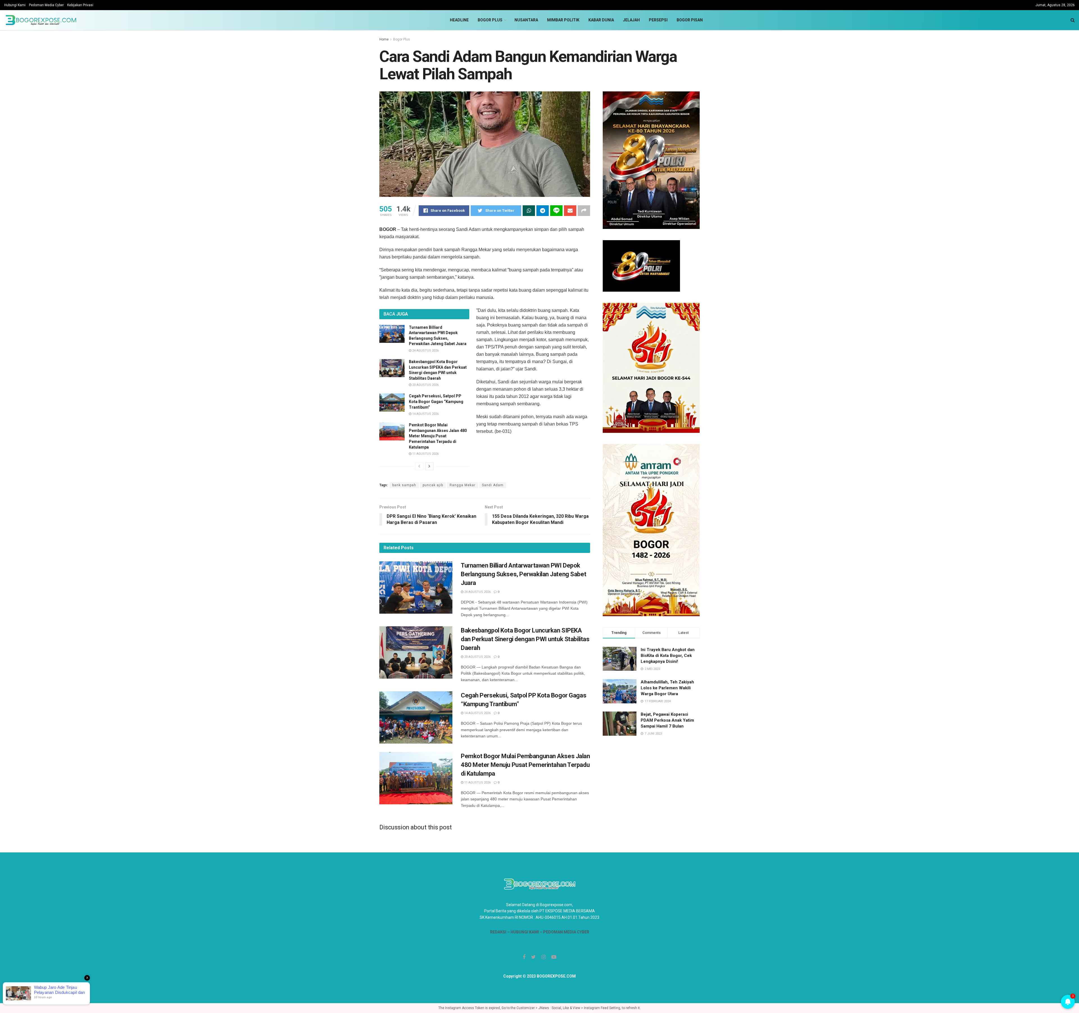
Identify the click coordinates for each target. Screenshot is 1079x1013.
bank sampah (404, 485)
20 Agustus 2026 (425, 385)
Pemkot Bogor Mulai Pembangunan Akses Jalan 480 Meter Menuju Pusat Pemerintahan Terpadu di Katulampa (438, 436)
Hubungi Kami (15, 5)
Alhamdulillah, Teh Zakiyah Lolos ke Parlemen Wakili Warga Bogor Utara (667, 687)
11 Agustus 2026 (425, 454)
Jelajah (631, 20)
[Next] (429, 466)
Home (384, 39)
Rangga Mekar (462, 485)
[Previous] (419, 466)
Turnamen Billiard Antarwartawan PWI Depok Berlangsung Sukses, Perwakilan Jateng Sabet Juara (523, 574)
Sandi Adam (493, 485)
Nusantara (526, 20)
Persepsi (658, 20)
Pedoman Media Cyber (46, 5)
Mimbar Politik (563, 20)
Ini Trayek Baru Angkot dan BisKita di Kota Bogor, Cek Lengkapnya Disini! (668, 655)
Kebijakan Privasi (80, 5)
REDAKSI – (500, 932)
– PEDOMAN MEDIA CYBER (564, 932)
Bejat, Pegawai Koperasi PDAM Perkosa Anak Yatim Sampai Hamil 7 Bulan (667, 720)
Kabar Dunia (601, 20)
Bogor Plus (490, 20)
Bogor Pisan (690, 20)
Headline (459, 20)
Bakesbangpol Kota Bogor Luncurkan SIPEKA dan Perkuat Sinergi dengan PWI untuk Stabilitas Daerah (525, 639)
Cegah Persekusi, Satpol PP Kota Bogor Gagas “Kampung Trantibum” (436, 401)
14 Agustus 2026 (425, 414)
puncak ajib (433, 485)
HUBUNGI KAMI (525, 932)
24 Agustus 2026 (425, 350)
